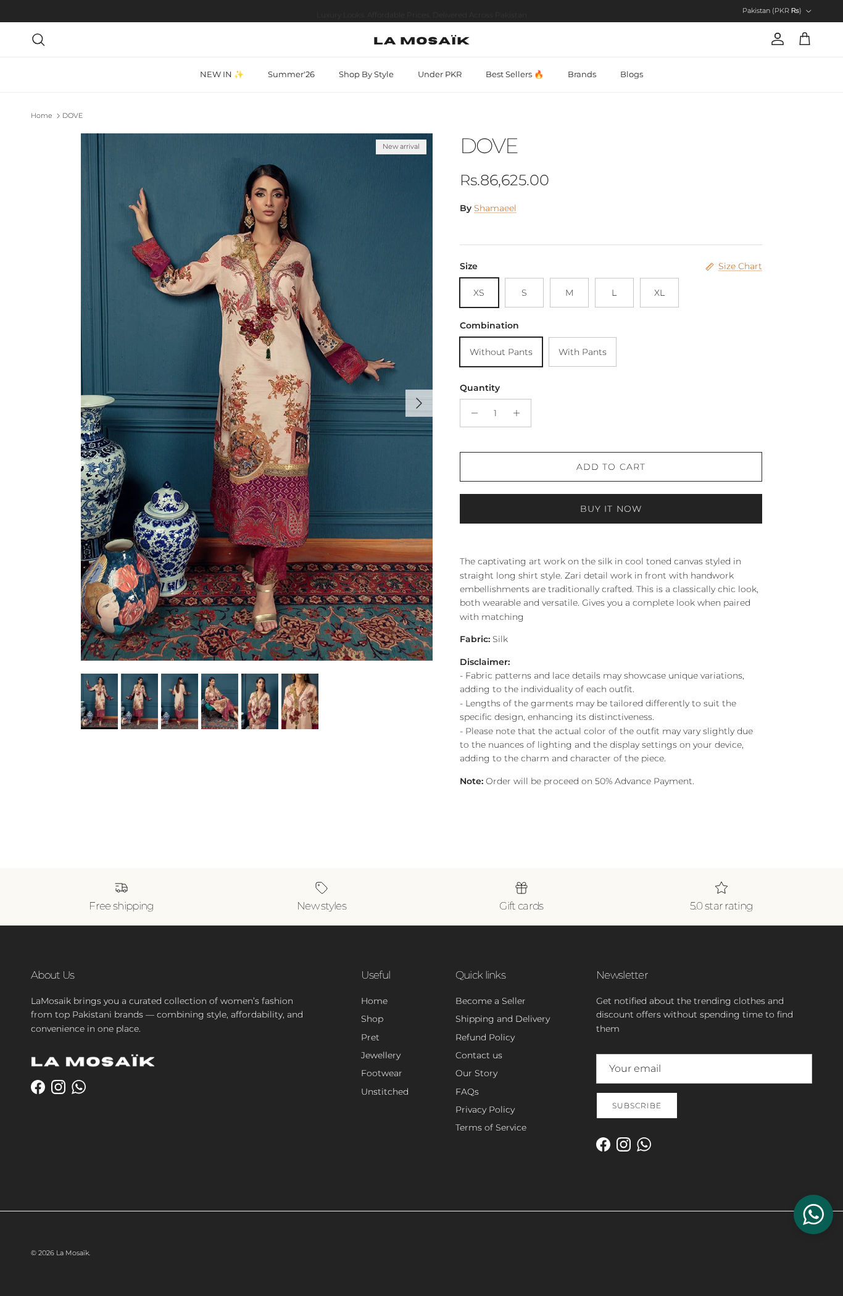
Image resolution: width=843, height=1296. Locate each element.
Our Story (476, 1073)
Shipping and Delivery (502, 1018)
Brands (582, 74)
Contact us (478, 1055)
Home (41, 115)
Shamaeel (495, 208)
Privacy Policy (485, 1109)
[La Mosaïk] (422, 39)
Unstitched (385, 1091)
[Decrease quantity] (471, 413)
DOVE (72, 115)
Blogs (631, 74)
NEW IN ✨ (222, 74)
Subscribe (637, 1105)
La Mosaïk (72, 1252)
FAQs (467, 1091)
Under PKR (440, 74)
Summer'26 (291, 74)
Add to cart (611, 466)
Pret (370, 1037)
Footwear (381, 1073)
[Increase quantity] (520, 413)
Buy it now (611, 508)
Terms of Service (490, 1127)
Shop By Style (366, 74)
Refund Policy (485, 1037)
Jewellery (381, 1055)
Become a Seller (490, 1000)
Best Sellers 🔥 (515, 74)
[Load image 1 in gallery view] (257, 397)
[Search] (38, 39)
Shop (372, 1018)
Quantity (480, 387)
